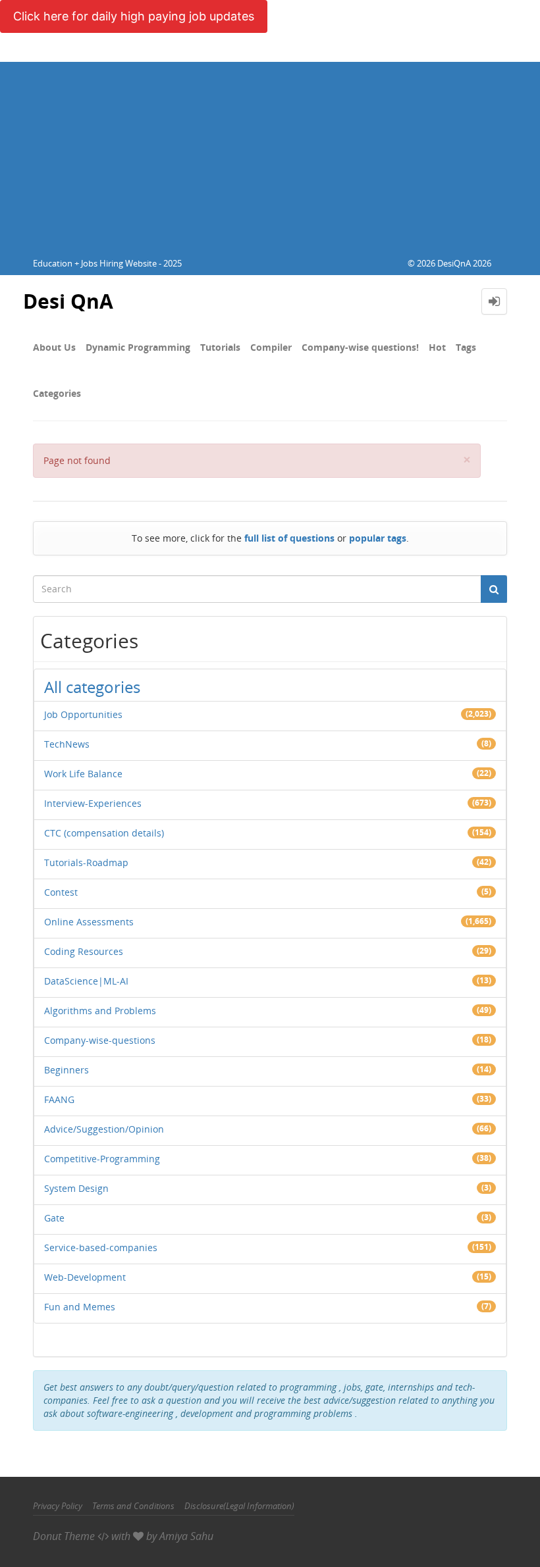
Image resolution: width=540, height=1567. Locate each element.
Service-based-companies (100, 1247)
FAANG (59, 1099)
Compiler (271, 347)
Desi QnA (68, 301)
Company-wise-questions (99, 1040)
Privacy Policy (57, 1506)
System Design (76, 1188)
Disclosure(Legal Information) (239, 1506)
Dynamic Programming (138, 347)
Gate (54, 1218)
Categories (57, 393)
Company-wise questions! (360, 347)
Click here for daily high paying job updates (133, 16)
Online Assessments (89, 921)
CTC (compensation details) (104, 833)
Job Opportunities (83, 714)
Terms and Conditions (133, 1506)
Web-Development (85, 1277)
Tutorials (220, 347)
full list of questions (289, 538)
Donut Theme (64, 1536)
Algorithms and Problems (100, 1010)
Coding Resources (83, 951)
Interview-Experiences (93, 803)
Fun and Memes (79, 1306)
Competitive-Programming (102, 1158)
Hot (437, 347)
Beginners (66, 1070)
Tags (466, 347)
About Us (54, 347)
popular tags (377, 538)
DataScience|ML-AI (86, 981)
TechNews (67, 744)
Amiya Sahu (186, 1536)
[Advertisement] (270, 154)
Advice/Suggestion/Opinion (104, 1129)
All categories (92, 687)
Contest (61, 892)
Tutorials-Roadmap (86, 862)
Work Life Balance (83, 773)
